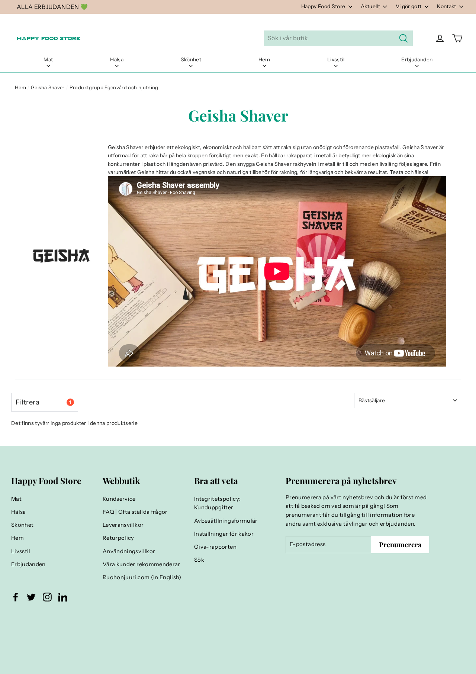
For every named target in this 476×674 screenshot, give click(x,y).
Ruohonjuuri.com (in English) (142, 577)
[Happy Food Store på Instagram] (47, 596)
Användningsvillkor (129, 551)
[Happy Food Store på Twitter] (31, 596)
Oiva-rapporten (215, 547)
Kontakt (447, 6)
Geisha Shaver (48, 87)
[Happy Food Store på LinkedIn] (62, 596)
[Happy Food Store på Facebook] (15, 596)
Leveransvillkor (123, 525)
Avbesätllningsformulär (226, 520)
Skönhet (191, 59)
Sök (199, 560)
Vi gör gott (409, 6)
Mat (48, 59)
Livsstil (335, 59)
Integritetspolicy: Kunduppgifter (217, 503)
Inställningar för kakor (224, 534)
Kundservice (119, 499)
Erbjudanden (416, 59)
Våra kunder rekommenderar (141, 564)
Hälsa (116, 59)
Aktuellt (371, 6)
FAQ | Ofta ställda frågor (135, 512)
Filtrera (43, 402)
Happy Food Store (324, 6)
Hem (264, 59)
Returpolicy (118, 538)
